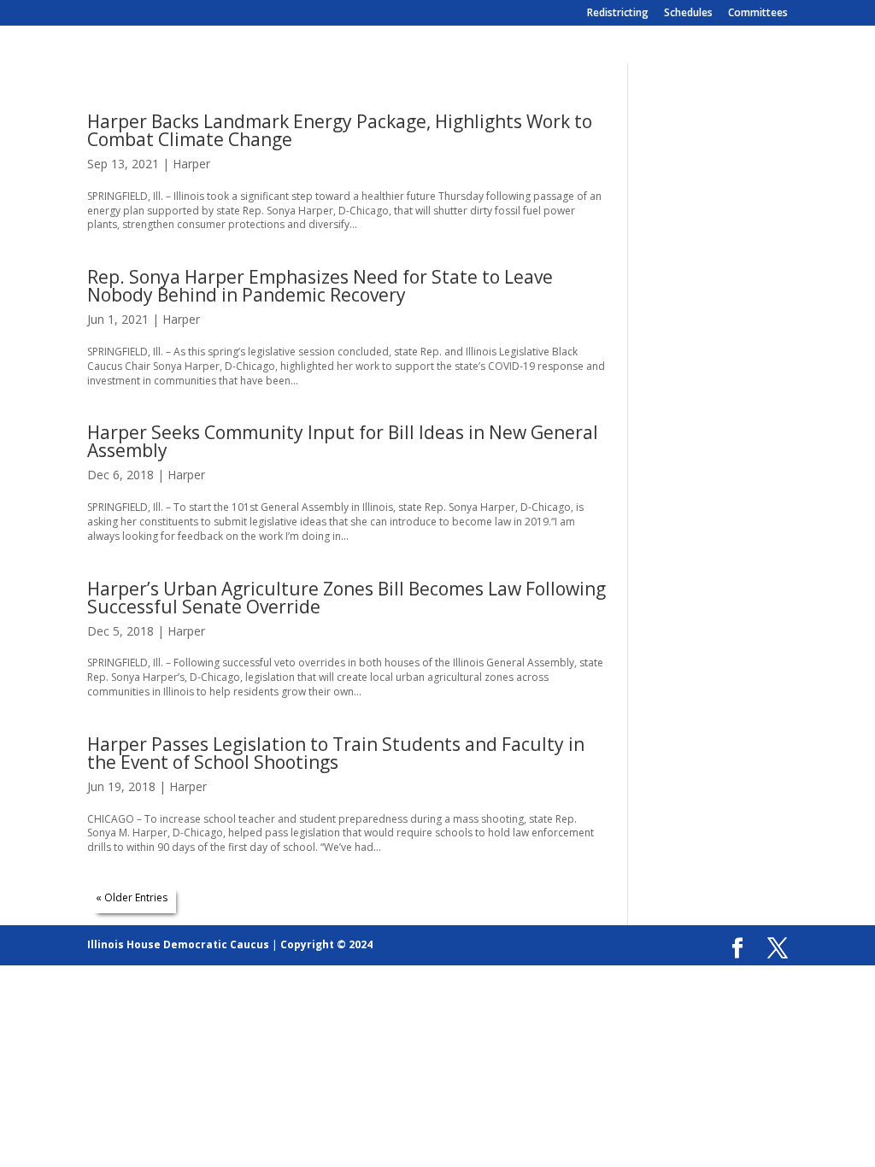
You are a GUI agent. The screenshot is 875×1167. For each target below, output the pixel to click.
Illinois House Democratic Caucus (178, 944)
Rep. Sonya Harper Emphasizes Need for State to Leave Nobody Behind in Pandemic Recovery (320, 286)
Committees (758, 14)
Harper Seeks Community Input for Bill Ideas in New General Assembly (342, 441)
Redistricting (618, 14)
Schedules (688, 14)
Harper (191, 163)
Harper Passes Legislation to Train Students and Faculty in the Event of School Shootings (335, 753)
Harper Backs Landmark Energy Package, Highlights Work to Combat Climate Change (339, 130)
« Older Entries (131, 897)
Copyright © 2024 (326, 944)
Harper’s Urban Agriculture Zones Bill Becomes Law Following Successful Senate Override (346, 598)
